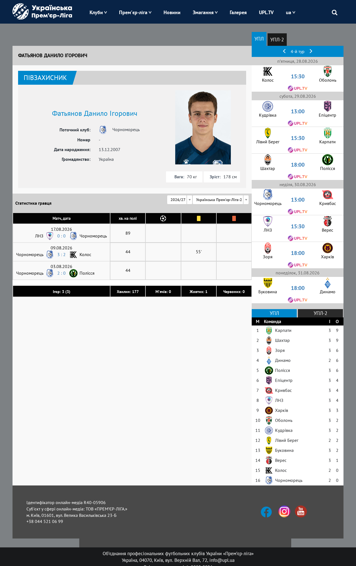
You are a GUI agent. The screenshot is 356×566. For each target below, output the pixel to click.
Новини (172, 12)
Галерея (238, 12)
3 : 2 (61, 254)
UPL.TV (266, 12)
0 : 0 (61, 236)
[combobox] (179, 199)
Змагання (203, 12)
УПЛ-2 (277, 39)
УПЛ (259, 39)
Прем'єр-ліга (133, 12)
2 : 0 (61, 273)
